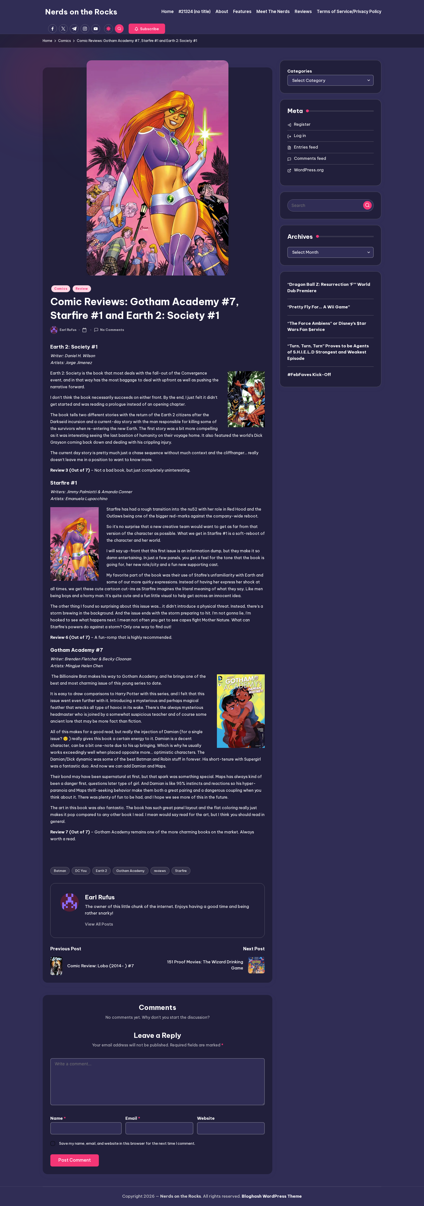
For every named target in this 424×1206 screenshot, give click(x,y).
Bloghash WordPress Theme (272, 1196)
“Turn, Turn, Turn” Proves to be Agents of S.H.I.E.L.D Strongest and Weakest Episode (328, 352)
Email (132, 1118)
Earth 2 (101, 871)
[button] (147, 29)
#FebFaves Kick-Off (309, 374)
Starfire (181, 871)
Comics (60, 288)
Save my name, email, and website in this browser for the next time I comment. (127, 1143)
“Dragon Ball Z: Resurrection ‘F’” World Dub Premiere (328, 287)
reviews (160, 871)
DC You (81, 871)
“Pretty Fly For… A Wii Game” (318, 307)
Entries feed (306, 147)
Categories (299, 71)
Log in (300, 135)
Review (82, 288)
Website (206, 1118)
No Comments (112, 330)
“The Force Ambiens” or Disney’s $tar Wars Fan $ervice (326, 326)
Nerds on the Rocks (81, 11)
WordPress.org (309, 170)
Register (302, 124)
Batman (60, 871)
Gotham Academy (130, 871)
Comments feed (310, 158)
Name (58, 1118)
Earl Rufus (100, 897)
